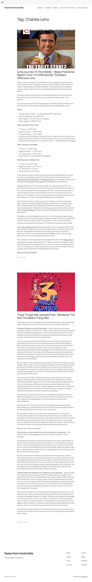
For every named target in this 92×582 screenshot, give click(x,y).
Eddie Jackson (29, 210)
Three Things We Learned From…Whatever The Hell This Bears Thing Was (46, 316)
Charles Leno (29, 227)
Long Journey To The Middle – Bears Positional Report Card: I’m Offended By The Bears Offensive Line (45, 75)
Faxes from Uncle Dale (13, 7)
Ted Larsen (40, 182)
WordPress (84, 576)
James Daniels (22, 179)
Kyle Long (30, 182)
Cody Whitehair (33, 179)
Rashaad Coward (48, 179)
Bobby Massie (68, 240)
